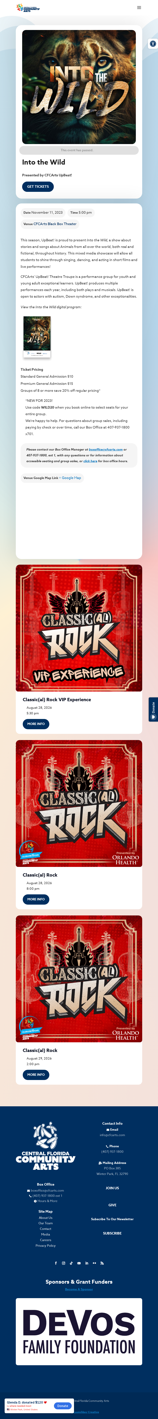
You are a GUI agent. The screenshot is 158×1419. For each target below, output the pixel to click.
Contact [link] (45, 1229)
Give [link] (112, 1205)
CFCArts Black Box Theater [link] (55, 224)
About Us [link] (45, 1218)
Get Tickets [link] (38, 186)
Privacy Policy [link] (46, 1245)
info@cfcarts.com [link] (112, 1135)
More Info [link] (36, 724)
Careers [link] (45, 1240)
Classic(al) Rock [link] (40, 875)
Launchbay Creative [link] (86, 1412)
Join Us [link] (112, 1188)
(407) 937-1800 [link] (112, 1151)
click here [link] (90, 461)
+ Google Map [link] (70, 478)
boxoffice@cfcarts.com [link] (106, 449)
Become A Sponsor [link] (79, 1289)
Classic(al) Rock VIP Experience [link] (57, 699)
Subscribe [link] (112, 1233)
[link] (153, 44)
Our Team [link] (46, 1223)
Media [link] (45, 1234)
